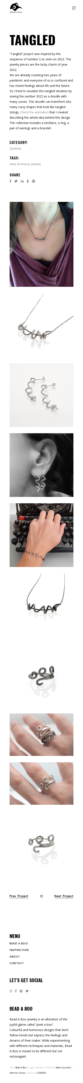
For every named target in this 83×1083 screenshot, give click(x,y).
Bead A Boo (19, 943)
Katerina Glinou (18, 1072)
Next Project (63, 896)
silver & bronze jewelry (25, 164)
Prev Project (19, 896)
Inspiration (19, 950)
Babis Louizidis (63, 1067)
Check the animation (34, 112)
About (15, 956)
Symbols (15, 148)
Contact (17, 963)
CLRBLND (41, 1072)
